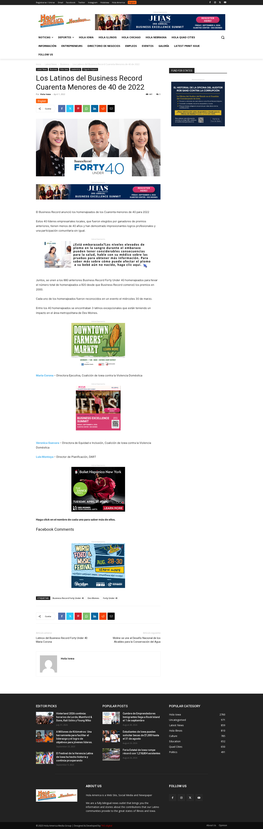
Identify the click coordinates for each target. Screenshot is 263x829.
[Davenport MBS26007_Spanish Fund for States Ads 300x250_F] (198, 125)
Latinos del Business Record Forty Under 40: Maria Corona (62, 639)
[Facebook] (210, 3)
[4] (160, 29)
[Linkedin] (94, 108)
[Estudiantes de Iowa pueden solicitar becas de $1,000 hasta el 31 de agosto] (111, 736)
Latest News (51, 64)
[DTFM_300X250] (98, 370)
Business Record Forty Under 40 (68, 598)
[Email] (111, 108)
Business (64, 64)
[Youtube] (225, 3)
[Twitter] (220, 3)
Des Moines (93, 598)
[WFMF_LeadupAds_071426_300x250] (98, 590)
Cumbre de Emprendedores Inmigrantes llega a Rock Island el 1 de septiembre (141, 717)
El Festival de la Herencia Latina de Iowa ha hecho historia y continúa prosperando (74, 757)
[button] (222, 37)
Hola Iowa (64, 69)
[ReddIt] (102, 108)
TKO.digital (106, 825)
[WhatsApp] (86, 108)
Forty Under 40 (110, 598)
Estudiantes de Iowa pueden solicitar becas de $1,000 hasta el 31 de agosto (141, 735)
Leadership (75, 69)
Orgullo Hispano (90, 69)
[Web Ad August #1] (98, 270)
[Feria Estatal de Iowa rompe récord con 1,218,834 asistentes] (111, 754)
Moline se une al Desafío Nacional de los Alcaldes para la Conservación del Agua (136, 639)
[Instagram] (215, 3)
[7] (98, 433)
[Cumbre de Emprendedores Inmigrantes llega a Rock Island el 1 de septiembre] (111, 718)
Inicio (38, 64)
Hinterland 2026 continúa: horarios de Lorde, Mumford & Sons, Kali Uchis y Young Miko (74, 717)
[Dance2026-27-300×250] (98, 514)
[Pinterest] (78, 108)
